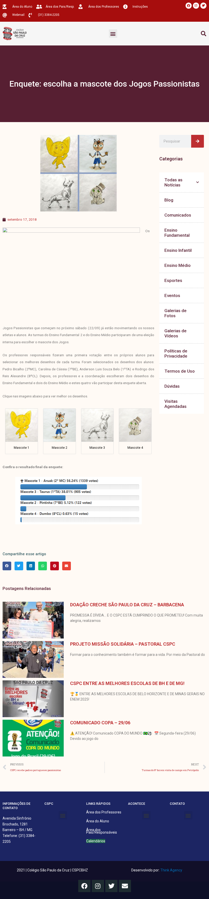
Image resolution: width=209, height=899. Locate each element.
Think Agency (171, 870)
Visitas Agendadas (175, 404)
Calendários (95, 841)
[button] (113, 33)
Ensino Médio (177, 265)
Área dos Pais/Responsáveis (101, 831)
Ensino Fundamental (177, 233)
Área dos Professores (103, 812)
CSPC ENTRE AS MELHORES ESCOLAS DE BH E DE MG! (127, 683)
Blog (168, 200)
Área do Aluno (97, 821)
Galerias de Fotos (175, 313)
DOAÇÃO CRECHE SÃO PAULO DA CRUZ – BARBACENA (127, 604)
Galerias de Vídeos (175, 333)
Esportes (173, 280)
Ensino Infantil (178, 250)
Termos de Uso (179, 371)
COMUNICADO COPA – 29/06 (100, 722)
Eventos (172, 295)
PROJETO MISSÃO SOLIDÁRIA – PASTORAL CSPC (122, 644)
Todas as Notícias (173, 182)
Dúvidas (172, 386)
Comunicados (177, 215)
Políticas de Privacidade (175, 353)
